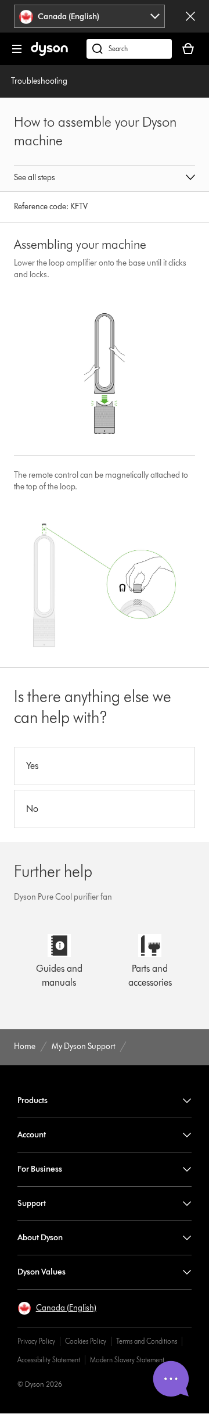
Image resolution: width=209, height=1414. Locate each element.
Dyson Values (41, 1272)
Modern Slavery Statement (127, 1359)
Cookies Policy (85, 1341)
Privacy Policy (36, 1341)
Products (32, 1100)
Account (31, 1135)
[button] (104, 178)
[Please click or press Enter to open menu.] (16, 48)
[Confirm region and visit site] (190, 16)
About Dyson (40, 1238)
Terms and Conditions (146, 1341)
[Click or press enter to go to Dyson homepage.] (49, 53)
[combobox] (89, 16)
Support (31, 1203)
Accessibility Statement (48, 1359)
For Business (39, 1169)
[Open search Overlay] (129, 49)
